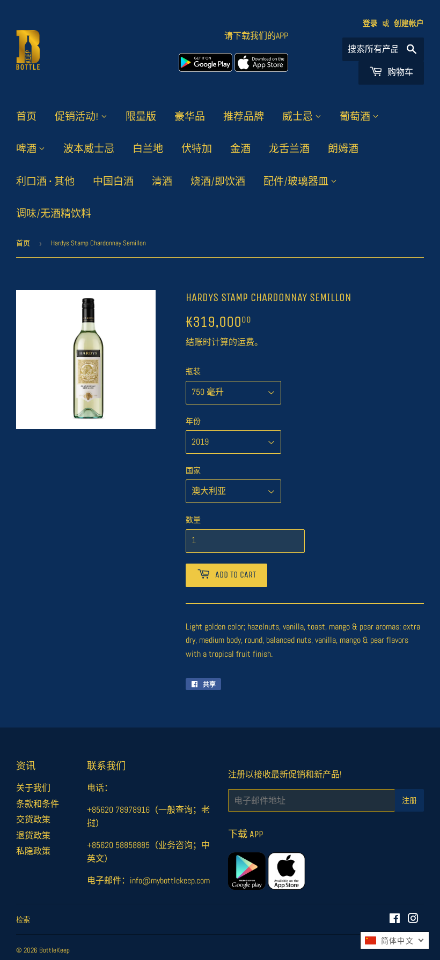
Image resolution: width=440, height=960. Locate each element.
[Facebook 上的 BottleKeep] (394, 919)
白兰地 (148, 149)
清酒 (162, 182)
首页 (26, 117)
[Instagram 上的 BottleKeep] (413, 919)
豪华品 (189, 117)
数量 (193, 519)
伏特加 (196, 149)
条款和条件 (37, 803)
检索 (23, 919)
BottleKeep (54, 950)
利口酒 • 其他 (45, 182)
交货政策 (33, 819)
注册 (409, 800)
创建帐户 (409, 23)
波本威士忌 (88, 149)
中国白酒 (113, 182)
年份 (193, 421)
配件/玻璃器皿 (297, 182)
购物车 (399, 72)
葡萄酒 (356, 117)
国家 (193, 470)
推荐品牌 (243, 117)
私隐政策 (33, 851)
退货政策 (33, 835)
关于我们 (33, 787)
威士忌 (298, 117)
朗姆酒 (343, 149)
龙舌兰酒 (289, 149)
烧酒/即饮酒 (217, 182)
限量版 (141, 117)
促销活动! (78, 117)
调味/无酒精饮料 (53, 214)
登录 (370, 23)
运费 (245, 342)
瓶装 (193, 371)
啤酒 (27, 149)
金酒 (240, 149)
